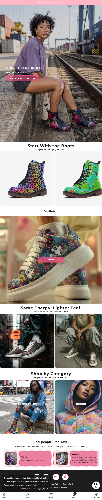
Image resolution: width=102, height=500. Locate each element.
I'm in (51, 266)
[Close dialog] (68, 222)
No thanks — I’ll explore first (51, 274)
